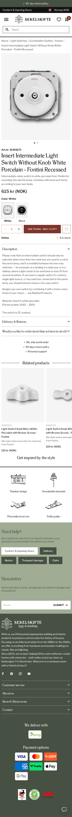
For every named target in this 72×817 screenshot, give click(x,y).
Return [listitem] (9, 560)
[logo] (33, 19)
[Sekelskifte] (36, 624)
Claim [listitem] (55, 560)
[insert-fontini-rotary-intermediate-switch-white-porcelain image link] (36, 96)
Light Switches (18, 40)
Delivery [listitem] (48, 550)
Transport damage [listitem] (32, 560)
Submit (58, 605)
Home (4, 40)
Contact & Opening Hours (17, 9)
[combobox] (39, 29)
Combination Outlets (41, 40)
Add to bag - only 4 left (42, 229)
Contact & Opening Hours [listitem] (19, 550)
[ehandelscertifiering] (34, 794)
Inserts (59, 40)
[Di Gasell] (22, 794)
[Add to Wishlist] (66, 229)
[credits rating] (48, 794)
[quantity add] (18, 229)
